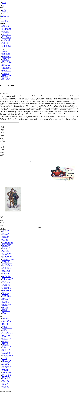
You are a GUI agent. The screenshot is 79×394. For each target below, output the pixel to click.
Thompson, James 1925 (5, 305)
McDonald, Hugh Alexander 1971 (6, 366)
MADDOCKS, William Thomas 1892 (7, 265)
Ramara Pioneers (4, 2)
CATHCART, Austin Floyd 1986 (6, 40)
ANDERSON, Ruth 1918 (5, 73)
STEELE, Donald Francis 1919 (6, 292)
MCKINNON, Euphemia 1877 (6, 247)
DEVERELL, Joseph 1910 (5, 69)
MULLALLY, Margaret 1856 (6, 54)
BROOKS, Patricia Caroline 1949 (6, 35)
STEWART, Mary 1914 (5, 340)
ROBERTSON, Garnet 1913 (6, 289)
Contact (3, 6)
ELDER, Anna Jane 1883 (5, 250)
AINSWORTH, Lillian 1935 (5, 33)
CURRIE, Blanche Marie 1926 (6, 78)
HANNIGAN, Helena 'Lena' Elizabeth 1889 (8, 258)
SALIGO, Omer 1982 (5, 370)
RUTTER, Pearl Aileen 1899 (6, 272)
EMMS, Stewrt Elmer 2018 (5, 386)
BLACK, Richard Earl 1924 (5, 74)
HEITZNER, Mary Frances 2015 (6, 45)
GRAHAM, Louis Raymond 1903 (6, 68)
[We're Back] (38, 185)
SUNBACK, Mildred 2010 (5, 383)
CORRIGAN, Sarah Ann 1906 (6, 335)
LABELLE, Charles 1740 (5, 26)
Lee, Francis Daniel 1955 (5, 314)
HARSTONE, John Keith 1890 (6, 260)
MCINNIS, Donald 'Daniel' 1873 (6, 244)
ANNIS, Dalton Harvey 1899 (6, 271)
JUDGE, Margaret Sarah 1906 (6, 282)
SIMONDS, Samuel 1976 (5, 368)
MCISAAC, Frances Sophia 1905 (6, 281)
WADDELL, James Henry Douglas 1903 (7, 278)
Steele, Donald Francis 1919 (5, 293)
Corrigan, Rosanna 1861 (5, 239)
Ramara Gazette (4, 3)
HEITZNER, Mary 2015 (5, 385)
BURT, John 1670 (4, 51)
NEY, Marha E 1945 (4, 358)
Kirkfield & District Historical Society (7, 20)
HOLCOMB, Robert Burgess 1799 (6, 53)
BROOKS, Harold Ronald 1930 (6, 79)
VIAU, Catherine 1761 (5, 52)
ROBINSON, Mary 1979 (5, 369)
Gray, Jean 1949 (4, 313)
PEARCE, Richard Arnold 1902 (6, 276)
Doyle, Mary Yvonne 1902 (5, 275)
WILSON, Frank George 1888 (6, 64)
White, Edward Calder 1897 (5, 269)
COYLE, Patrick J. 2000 (5, 380)
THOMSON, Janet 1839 (5, 323)
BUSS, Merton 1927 (4, 309)
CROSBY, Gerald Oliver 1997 (6, 377)
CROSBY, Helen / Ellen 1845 (6, 235)
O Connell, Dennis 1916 (5, 342)
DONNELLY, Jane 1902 (5, 30)
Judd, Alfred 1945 (4, 357)
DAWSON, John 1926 (5, 347)
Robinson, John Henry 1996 (5, 376)
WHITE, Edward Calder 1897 (6, 270)
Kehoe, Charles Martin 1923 (5, 299)
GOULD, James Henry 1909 (6, 32)
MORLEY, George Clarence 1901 (6, 273)
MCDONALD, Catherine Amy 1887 (7, 255)
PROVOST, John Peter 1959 (6, 361)
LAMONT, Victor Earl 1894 (5, 267)
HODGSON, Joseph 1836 (5, 232)
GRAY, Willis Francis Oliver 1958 (6, 360)
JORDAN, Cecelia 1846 (5, 237)
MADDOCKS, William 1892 (6, 66)
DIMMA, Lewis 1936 (5, 34)
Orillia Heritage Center (5, 21)
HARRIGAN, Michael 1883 (5, 251)
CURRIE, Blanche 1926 (5, 76)
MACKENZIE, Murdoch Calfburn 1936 (7, 355)
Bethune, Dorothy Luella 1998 (6, 379)
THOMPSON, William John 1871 (6, 56)
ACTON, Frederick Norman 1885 (6, 252)
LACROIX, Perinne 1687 (5, 230)
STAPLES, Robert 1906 (5, 337)
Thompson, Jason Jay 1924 (5, 302)
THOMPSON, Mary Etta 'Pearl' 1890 (7, 263)
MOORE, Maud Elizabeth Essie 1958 (7, 36)
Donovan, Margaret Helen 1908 (6, 284)
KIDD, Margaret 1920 (5, 294)
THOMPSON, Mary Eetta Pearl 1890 (7, 65)
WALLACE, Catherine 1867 (6, 240)
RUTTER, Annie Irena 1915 (5, 341)
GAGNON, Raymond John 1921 (6, 296)
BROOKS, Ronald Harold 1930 (6, 311)
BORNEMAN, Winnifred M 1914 (6, 290)
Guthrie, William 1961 (5, 363)
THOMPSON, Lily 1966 (5, 364)
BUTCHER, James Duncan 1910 (6, 338)
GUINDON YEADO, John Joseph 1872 (7, 242)
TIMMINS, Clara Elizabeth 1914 (6, 71)
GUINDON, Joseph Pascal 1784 (6, 321)
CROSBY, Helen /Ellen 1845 (6, 236)
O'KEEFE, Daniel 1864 (5, 27)
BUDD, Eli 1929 (4, 350)
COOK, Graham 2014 (5, 384)
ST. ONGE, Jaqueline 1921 (5, 297)
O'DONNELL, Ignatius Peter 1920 (6, 295)
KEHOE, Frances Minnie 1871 (6, 55)
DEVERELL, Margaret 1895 (6, 67)
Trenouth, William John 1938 (6, 356)
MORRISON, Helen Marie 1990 (6, 375)
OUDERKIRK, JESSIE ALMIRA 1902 (7, 333)
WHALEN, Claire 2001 (5, 42)
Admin (10, 87)
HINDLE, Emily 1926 (5, 308)
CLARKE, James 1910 (5, 339)
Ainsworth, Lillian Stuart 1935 (6, 353)
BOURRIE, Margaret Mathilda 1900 (7, 328)
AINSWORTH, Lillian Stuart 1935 (6, 351)
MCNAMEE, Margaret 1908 (6, 286)
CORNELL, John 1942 (5, 312)
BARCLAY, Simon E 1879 (5, 59)
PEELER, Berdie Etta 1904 (5, 280)
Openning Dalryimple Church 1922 (5, 83)
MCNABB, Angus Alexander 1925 (6, 346)
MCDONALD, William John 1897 (6, 28)
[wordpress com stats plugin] (39, 227)
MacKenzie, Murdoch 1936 (5, 354)
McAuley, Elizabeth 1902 (5, 332)
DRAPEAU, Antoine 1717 (5, 25)
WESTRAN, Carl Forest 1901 (6, 274)
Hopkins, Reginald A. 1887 (5, 254)
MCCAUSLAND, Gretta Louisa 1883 (7, 62)
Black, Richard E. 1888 (5, 257)
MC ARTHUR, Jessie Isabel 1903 (6, 277)
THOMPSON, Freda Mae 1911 (6, 70)
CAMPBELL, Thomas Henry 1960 (6, 37)
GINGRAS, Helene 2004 (5, 381)
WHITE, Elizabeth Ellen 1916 (6, 343)
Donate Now (3, 1)
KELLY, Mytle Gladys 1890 (5, 261)
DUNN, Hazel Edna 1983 (5, 373)
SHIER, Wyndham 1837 (5, 234)
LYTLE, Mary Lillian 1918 (5, 345)
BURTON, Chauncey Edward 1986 (6, 374)
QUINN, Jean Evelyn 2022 (5, 387)
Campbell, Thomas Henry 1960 (6, 362)
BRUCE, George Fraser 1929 (6, 349)
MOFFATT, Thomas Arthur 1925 (6, 75)
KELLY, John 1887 (4, 326)
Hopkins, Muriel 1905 (5, 334)
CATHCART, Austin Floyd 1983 (6, 39)
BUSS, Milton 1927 (4, 310)
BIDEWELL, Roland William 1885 (6, 253)
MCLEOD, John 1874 (5, 246)
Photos (3, 5)
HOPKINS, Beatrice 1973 (5, 367)
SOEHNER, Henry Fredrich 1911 (6, 287)
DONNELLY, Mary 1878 (5, 58)
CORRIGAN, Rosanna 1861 (6, 238)
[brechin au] (63, 185)
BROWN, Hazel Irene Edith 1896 (6, 268)
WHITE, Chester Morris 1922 (6, 298)
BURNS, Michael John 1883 (6, 61)
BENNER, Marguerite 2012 (5, 44)
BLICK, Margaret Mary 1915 (6, 72)
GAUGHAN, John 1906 (5, 336)
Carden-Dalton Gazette (5, 4)
